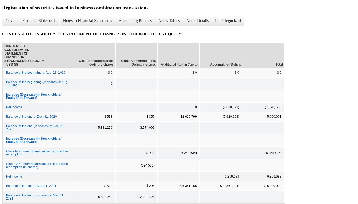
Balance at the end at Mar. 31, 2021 (31, 185)
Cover (11, 20)
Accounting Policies (135, 20)
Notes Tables (169, 20)
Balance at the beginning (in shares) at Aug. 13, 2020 (37, 83)
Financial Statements (39, 20)
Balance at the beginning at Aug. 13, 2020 (36, 72)
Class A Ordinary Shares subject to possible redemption (37, 153)
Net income (14, 107)
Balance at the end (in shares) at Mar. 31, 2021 (35, 197)
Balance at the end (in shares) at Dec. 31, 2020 (35, 128)
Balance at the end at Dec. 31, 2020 (31, 116)
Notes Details (197, 20)
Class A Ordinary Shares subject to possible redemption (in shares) (37, 165)
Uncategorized (228, 20)
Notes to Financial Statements (87, 20)
